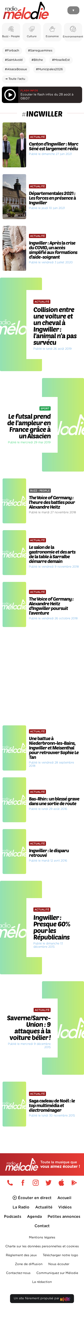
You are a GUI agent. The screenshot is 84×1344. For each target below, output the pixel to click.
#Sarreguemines (40, 50)
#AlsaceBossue (16, 69)
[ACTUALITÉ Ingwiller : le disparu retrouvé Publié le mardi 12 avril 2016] (42, 828)
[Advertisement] (42, 676)
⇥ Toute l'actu (15, 79)
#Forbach (12, 50)
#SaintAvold (14, 60)
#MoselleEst (61, 60)
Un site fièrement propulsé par (37, 1298)
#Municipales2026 (49, 69)
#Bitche (37, 60)
